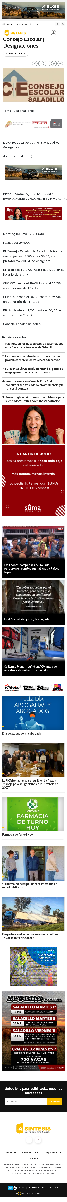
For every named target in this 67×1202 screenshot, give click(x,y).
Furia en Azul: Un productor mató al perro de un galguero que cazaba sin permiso (34, 370)
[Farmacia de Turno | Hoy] (33, 814)
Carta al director (31, 1152)
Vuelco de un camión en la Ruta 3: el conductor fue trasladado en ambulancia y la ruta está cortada (35, 385)
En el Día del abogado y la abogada (26, 619)
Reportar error (53, 1152)
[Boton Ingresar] (53, 32)
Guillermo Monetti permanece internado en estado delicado (29, 885)
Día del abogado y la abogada (21, 733)
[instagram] (63, 24)
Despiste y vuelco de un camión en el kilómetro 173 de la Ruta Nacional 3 (32, 936)
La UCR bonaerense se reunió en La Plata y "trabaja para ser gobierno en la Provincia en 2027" (30, 784)
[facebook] (57, 24)
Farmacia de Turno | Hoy (17, 834)
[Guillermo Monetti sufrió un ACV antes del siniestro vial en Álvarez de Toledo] (33, 644)
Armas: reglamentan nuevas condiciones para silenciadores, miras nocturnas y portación (34, 399)
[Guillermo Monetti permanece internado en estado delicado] (33, 863)
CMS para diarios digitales (34, 1194)
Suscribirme (54, 1101)
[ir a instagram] (38, 1140)
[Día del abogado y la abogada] (33, 713)
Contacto (34, 1158)
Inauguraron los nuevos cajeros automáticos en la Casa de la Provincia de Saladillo (34, 345)
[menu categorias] (63, 32)
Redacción (11, 1152)
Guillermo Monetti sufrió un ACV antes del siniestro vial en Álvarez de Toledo (30, 668)
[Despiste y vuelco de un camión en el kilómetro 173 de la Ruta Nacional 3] (33, 914)
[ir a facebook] (29, 1140)
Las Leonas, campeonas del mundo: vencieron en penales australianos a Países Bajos (31, 568)
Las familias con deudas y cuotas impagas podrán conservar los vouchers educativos (32, 358)
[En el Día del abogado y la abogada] (33, 597)
